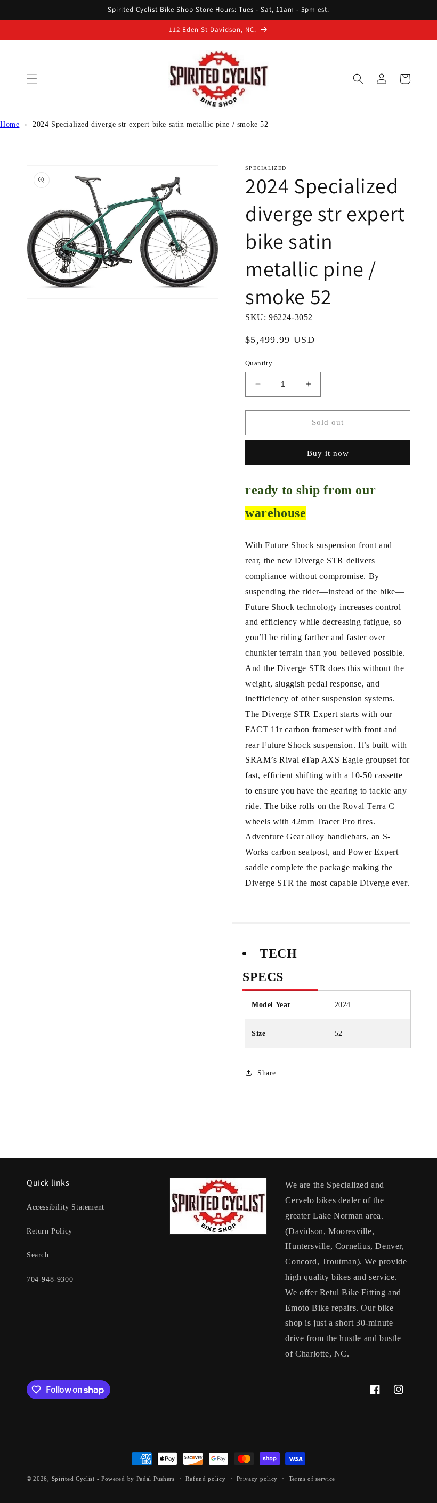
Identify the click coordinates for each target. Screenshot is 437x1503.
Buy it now (328, 453)
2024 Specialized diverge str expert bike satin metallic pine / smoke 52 (151, 124)
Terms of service (312, 1478)
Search (38, 1255)
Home (9, 124)
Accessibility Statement (65, 1207)
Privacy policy (257, 1478)
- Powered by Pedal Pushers (136, 1478)
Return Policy (49, 1231)
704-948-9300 (50, 1280)
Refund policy (205, 1478)
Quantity (258, 363)
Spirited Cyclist (73, 1478)
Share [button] (266, 1073)
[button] (32, 79)
